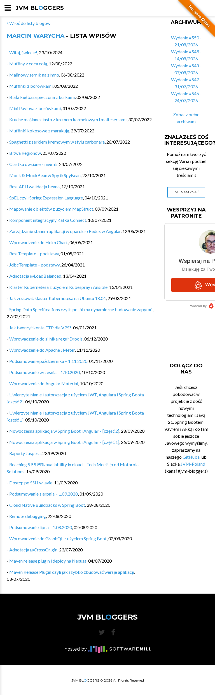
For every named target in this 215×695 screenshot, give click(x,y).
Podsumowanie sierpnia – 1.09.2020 (43, 493)
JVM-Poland (193, 463)
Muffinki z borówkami (31, 86)
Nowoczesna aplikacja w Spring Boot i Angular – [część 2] (64, 431)
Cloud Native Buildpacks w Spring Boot (47, 505)
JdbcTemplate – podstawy (34, 264)
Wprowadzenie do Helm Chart (38, 242)
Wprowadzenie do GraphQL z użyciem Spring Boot (58, 538)
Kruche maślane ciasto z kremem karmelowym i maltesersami (68, 119)
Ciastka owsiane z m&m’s (33, 164)
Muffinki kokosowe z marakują (39, 130)
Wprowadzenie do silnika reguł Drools (46, 338)
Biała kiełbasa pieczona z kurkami (42, 97)
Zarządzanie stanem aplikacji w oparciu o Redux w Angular (65, 231)
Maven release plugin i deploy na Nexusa (48, 560)
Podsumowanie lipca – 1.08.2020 (40, 527)
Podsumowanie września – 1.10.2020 (44, 372)
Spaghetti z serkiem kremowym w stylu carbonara (57, 141)
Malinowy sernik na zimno (34, 74)
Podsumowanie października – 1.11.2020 (48, 361)
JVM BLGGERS (40, 7)
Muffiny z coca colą (28, 63)
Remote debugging (27, 516)
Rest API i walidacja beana (34, 186)
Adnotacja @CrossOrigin (33, 549)
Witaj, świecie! (23, 52)
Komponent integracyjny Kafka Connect (47, 220)
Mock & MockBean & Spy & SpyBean (45, 175)
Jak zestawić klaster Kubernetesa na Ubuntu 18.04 (57, 298)
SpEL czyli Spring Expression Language (46, 197)
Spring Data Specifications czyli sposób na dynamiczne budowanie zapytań (81, 309)
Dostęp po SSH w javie (30, 482)
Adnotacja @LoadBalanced (35, 276)
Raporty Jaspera (25, 453)
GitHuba (191, 457)
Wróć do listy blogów (29, 23)
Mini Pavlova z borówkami (35, 108)
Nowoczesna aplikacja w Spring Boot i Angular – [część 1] (64, 442)
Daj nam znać (186, 192)
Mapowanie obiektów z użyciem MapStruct (51, 208)
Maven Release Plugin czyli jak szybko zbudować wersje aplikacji (71, 572)
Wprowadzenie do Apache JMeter (42, 350)
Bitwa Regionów (25, 153)
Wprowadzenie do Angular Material (43, 383)
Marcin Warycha (35, 35)
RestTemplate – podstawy (34, 253)
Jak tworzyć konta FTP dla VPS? (40, 327)
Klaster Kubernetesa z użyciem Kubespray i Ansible (58, 287)
